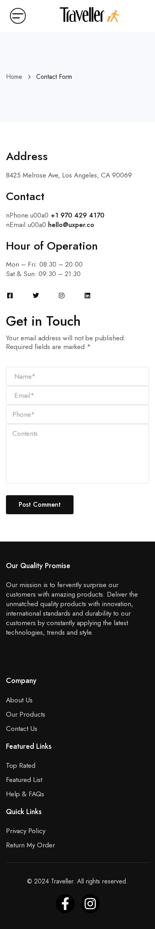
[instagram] (90, 903)
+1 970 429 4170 (77, 215)
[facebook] (65, 903)
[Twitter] (36, 295)
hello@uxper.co (71, 224)
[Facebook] (10, 295)
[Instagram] (61, 295)
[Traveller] (89, 14)
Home (14, 76)
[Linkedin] (87, 295)
